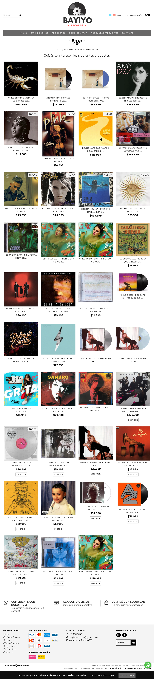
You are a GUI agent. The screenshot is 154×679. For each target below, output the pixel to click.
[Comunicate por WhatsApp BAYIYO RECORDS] (147, 665)
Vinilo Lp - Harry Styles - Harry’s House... (58, 99)
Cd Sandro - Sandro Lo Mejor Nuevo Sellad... (58, 409)
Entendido (127, 675)
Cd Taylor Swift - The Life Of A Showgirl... (21, 256)
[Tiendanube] (16, 666)
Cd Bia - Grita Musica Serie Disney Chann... (21, 409)
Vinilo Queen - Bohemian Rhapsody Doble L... (133, 296)
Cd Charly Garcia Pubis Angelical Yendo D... (58, 310)
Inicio (23, 33)
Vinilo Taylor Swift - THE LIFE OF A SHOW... (95, 260)
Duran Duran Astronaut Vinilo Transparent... (133, 409)
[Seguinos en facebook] (124, 635)
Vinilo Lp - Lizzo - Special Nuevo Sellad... (21, 149)
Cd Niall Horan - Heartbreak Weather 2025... (58, 360)
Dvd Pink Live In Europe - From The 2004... (58, 160)
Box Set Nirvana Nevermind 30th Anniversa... (95, 210)
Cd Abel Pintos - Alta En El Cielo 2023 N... (133, 210)
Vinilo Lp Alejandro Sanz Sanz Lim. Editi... (21, 210)
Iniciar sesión (136, 15)
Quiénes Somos (39, 33)
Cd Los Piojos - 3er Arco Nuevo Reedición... (21, 518)
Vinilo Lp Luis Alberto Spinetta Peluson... (96, 409)
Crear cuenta (122, 15)
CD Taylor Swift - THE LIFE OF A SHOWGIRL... (58, 260)
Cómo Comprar (78, 33)
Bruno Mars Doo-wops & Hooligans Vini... (95, 149)
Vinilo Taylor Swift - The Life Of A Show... (95, 573)
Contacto (128, 33)
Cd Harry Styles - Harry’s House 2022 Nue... (95, 99)
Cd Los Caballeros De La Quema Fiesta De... (133, 260)
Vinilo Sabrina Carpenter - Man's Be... (133, 360)
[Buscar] (20, 15)
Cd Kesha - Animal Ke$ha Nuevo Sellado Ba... (58, 210)
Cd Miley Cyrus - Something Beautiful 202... (96, 508)
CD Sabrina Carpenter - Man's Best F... (95, 360)
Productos (58, 33)
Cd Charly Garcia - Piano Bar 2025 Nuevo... (95, 310)
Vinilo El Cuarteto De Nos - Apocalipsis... (133, 511)
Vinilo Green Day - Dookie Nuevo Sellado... (21, 572)
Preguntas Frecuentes (104, 33)
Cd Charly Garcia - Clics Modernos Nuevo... (58, 464)
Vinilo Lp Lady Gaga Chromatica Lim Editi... (21, 464)
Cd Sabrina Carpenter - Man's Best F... (95, 463)
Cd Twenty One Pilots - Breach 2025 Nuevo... (21, 310)
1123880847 (76, 634)
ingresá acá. (116, 668)
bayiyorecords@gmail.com (84, 637)
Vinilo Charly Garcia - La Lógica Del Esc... (21, 99)
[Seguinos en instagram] (118, 635)
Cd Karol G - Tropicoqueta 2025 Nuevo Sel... (132, 464)
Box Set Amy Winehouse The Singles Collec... (133, 99)
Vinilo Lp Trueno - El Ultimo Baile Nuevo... (58, 518)
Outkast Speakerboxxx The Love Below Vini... (133, 149)
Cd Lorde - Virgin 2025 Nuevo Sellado (58, 573)
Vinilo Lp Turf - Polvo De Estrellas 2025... (21, 360)
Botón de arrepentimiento (138, 668)
